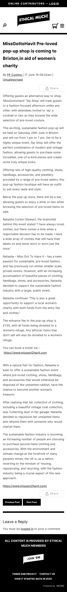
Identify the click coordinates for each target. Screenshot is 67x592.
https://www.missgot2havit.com (25, 352)
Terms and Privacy (24, 574)
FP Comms (15, 75)
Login (54, 3)
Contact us (47, 574)
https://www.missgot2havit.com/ (25, 486)
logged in (27, 529)
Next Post (32, 502)
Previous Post (12, 502)
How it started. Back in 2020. (34, 578)
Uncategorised (13, 79)
